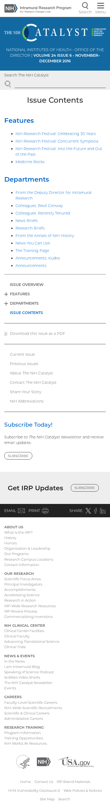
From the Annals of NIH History (44, 235)
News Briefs (26, 220)
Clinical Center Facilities (24, 631)
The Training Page (32, 250)
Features (19, 120)
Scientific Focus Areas (22, 579)
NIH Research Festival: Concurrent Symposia (56, 141)
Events (10, 688)
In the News (14, 661)
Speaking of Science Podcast (29, 672)
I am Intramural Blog (22, 666)
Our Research (19, 573)
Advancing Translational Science (32, 641)
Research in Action (20, 600)
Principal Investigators (23, 584)
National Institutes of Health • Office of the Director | (55, 55)
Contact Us (43, 781)
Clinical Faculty (17, 636)
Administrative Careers (23, 718)
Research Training (24, 727)
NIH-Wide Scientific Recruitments (33, 708)
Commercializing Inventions (28, 616)
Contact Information (21, 565)
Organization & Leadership (27, 548)
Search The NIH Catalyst (26, 75)
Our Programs (16, 554)
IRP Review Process (20, 611)
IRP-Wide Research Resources (30, 606)
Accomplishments (20, 589)
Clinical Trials (15, 647)
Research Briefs (30, 228)
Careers (13, 697)
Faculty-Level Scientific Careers (30, 702)
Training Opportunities (23, 738)
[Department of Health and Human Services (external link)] (23, 761)
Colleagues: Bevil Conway (39, 205)
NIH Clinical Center (24, 625)
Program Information (22, 732)
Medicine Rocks (30, 161)
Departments (26, 179)
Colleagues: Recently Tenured (42, 213)
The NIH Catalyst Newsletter (28, 682)
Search (64, 799)
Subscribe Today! (28, 424)
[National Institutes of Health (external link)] (44, 761)
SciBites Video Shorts (22, 677)
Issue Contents (26, 312)
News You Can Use (32, 243)
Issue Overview (27, 284)
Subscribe (18, 456)
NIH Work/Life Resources (25, 743)
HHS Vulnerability (34, 790)
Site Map (47, 799)
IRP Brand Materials (73, 781)
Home (25, 781)
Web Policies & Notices (83, 790)
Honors (10, 543)
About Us (13, 527)
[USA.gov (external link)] (76, 761)
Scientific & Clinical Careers (26, 713)
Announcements (30, 265)
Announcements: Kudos (37, 258)
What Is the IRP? (18, 532)
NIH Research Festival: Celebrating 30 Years (55, 133)
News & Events (19, 656)
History (10, 538)
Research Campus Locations (28, 559)
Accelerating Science (22, 595)
